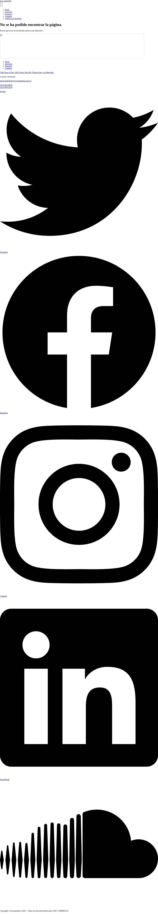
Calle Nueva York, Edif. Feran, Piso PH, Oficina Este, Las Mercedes (27, 72)
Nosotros (8, 66)
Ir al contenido (5, 1)
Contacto (8, 68)
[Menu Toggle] (1, 4)
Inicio (7, 62)
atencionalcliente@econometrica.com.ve (15, 81)
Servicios (8, 64)
